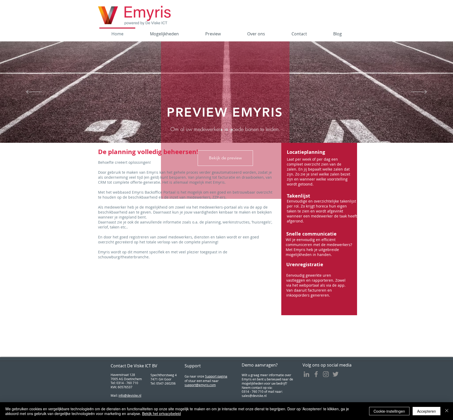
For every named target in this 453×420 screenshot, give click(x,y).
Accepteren (426, 411)
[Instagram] (326, 374)
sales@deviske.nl (254, 396)
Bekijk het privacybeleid (161, 413)
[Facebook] (316, 374)
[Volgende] (419, 92)
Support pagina (216, 376)
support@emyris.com (200, 385)
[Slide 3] (231, 130)
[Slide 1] (221, 129)
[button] (321, 152)
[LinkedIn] (306, 374)
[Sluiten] (447, 411)
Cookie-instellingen (389, 411)
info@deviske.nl (129, 395)
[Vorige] (34, 92)
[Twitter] (335, 374)
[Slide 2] (226, 129)
